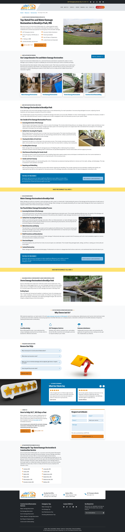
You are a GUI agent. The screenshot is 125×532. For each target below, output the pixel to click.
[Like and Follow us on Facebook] (90, 2)
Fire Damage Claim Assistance (92, 178)
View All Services (97, 56)
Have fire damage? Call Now (62, 189)
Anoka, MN (26, 471)
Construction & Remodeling (93, 94)
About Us (66, 7)
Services (72, 7)
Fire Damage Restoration (50, 94)
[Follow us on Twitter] (93, 2)
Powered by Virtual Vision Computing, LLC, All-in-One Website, (60, 530)
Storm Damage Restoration (72, 94)
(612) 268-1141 (78, 2)
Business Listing (77, 530)
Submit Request (86, 436)
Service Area (34, 12)
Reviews (77, 7)
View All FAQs (25, 373)
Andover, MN (27, 469)
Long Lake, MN (47, 469)
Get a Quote (99, 7)
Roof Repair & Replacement (27, 519)
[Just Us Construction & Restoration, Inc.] (28, 7)
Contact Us (91, 7)
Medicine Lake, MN (48, 479)
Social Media (53, 528)
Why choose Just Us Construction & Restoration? (34, 350)
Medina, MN (46, 482)
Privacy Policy (69, 528)
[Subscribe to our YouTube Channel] (103, 2)
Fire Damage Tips (46, 509)
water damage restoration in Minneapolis (57, 316)
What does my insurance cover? (30, 356)
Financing (82, 7)
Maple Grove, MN (47, 474)
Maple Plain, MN (47, 476)
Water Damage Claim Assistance (91, 259)
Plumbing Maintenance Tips (49, 514)
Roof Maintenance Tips (47, 512)
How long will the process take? (29, 368)
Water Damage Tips (46, 506)
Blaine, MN (26, 476)
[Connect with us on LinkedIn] (100, 2)
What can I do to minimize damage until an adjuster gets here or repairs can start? (39, 362)
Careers (45, 528)
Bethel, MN (26, 474)
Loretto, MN (46, 471)
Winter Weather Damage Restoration (29, 516)
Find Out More (39, 45)
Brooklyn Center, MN (29, 482)
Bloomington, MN (28, 479)
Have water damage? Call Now (61, 270)
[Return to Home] (30, 495)
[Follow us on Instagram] (96, 2)
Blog (87, 7)
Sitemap (58, 528)
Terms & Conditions (76, 528)
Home (62, 7)
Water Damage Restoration (29, 94)
